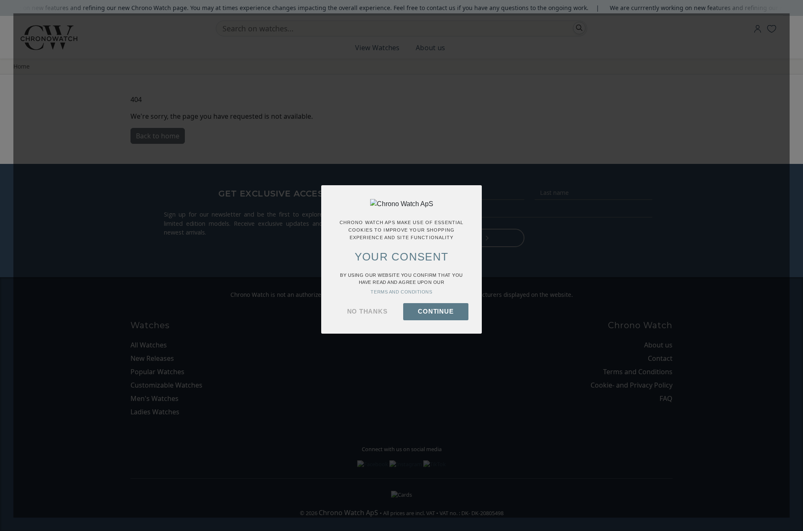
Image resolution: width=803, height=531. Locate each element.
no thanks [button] (367, 311)
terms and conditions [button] (401, 291)
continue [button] (435, 311)
